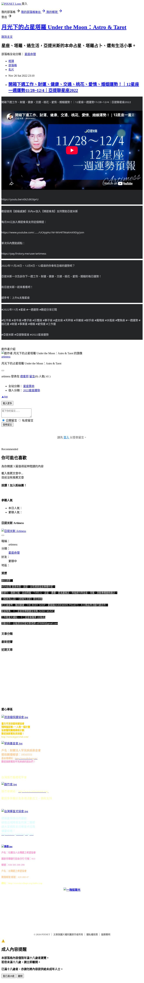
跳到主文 (7, 36)
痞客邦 (24, 376)
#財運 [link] (13, 324)
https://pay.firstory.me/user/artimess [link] (23, 253)
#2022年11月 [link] (9, 309)
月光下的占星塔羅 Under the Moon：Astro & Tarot (63, 27)
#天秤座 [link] (68, 320)
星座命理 (30, 54)
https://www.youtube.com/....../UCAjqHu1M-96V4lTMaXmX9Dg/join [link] (42, 232)
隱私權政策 (92, 934)
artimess (5, 356)
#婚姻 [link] (31, 324)
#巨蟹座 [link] (37, 320)
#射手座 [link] (89, 320)
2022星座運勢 (31, 390)
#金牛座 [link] (16, 320)
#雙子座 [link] (27, 320)
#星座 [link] (22, 309)
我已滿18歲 (8, 976)
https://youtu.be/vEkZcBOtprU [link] (19, 199)
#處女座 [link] (58, 320)
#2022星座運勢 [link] (39, 334)
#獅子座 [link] (48, 320)
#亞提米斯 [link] (7, 334)
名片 (11, 69)
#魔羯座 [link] (99, 320)
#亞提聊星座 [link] (21, 334)
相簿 (11, 61)
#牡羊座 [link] (6, 320)
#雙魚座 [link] (120, 320)
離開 (20, 976)
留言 (32, 376)
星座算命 (28, 386)
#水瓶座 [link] (110, 320)
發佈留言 (7, 424)
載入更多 (7, 403)
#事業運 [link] (22, 324)
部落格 (12, 65)
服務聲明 (105, 934)
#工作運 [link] (51, 324)
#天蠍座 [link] (79, 320)
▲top (4, 396)
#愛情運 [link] (40, 324)
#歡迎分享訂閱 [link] (48, 309)
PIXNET (45, 934)
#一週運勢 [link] (32, 309)
